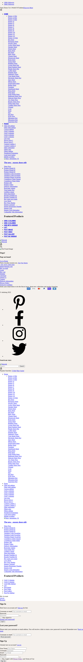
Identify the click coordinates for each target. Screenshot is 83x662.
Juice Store (11, 80)
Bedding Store (12, 63)
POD (11, 116)
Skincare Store (14, 98)
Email (2, 653)
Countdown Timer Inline (12, 181)
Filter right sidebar (10, 127)
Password (3, 613)
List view (7, 138)
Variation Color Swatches (12, 174)
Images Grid (8, 208)
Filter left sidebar (9, 126)
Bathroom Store (15, 96)
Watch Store (12, 49)
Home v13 (13, 38)
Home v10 (11, 32)
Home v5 (11, 23)
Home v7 (11, 27)
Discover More (28, 8)
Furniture (11, 87)
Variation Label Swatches (12, 175)
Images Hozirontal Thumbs (12, 206)
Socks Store (12, 61)
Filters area (7, 149)
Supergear (12, 122)
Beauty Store (14, 102)
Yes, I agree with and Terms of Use (18, 659)
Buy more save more (10, 199)
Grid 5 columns (9, 137)
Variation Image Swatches (12, 177)
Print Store (11, 92)
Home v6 (11, 25)
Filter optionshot (9, 148)
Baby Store (11, 54)
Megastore (13, 120)
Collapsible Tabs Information (13, 212)
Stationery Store (13, 74)
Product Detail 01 (9, 168)
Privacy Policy (17, 659)
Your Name (4, 648)
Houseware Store (13, 58)
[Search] (41, 246)
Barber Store (12, 85)
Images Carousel (9, 205)
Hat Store (11, 52)
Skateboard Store (13, 89)
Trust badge (9, 190)
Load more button (9, 155)
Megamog (12, 118)
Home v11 (11, 34)
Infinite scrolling (9, 157)
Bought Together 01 (10, 195)
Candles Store (14, 105)
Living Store (13, 65)
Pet (11, 114)
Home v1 (12, 16)
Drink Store (13, 103)
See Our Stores (23, 263)
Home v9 (11, 30)
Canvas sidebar (9, 129)
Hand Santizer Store (14, 67)
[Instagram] (19, 341)
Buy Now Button (9, 203)
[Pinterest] (19, 309)
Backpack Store (13, 41)
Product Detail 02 (9, 170)
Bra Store (11, 40)
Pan (9, 113)
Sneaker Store (12, 47)
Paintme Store (12, 72)
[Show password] (20, 657)
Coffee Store (12, 71)
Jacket (22, 371)
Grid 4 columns (9, 135)
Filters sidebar (8, 151)
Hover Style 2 (8, 140)
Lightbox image (9, 192)
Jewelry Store (12, 43)
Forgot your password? (7, 619)
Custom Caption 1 (10, 144)
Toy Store (13, 100)
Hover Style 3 (8, 142)
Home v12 (11, 36)
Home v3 (12, 20)
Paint (9, 111)
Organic (10, 107)
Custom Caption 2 (10, 146)
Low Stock (7, 201)
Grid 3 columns (9, 133)
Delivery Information (11, 186)
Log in (19, 645)
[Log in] (1, 244)
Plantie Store (13, 69)
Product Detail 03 (9, 172)
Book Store (11, 60)
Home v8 (11, 29)
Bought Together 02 (10, 197)
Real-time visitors (9, 188)
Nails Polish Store (14, 94)
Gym (9, 109)
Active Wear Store (14, 45)
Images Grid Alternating (11, 210)
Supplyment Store (14, 83)
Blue (18, 371)
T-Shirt (14, 371)
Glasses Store (12, 56)
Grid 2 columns (9, 131)
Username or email (6, 611)
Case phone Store (13, 76)
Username (3, 650)
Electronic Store (14, 78)
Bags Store (11, 51)
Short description (9, 194)
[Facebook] (19, 325)
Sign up (20, 608)
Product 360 (8, 183)
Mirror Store (12, 82)
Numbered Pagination (11, 153)
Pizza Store (11, 91)
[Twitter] (19, 356)
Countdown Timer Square (12, 179)
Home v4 (11, 21)
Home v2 (12, 18)
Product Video (8, 184)
